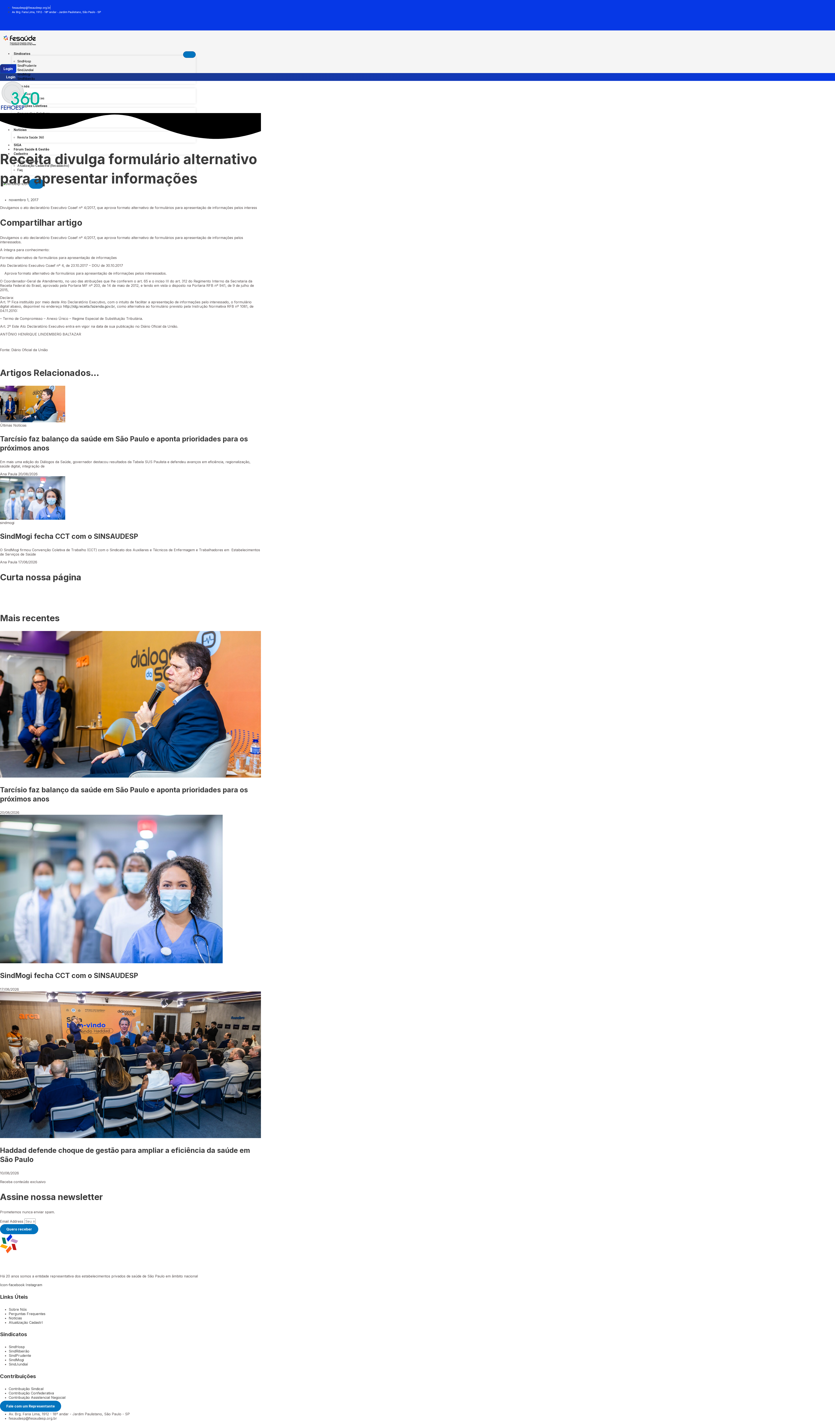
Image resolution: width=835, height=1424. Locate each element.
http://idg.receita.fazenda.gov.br (89, 306)
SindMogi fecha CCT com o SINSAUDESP (69, 536)
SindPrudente (27, 66)
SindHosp (24, 61)
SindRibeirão (26, 79)
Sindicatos (22, 54)
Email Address (12, 1221)
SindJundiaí (25, 70)
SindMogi (23, 74)
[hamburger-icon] (189, 54)
